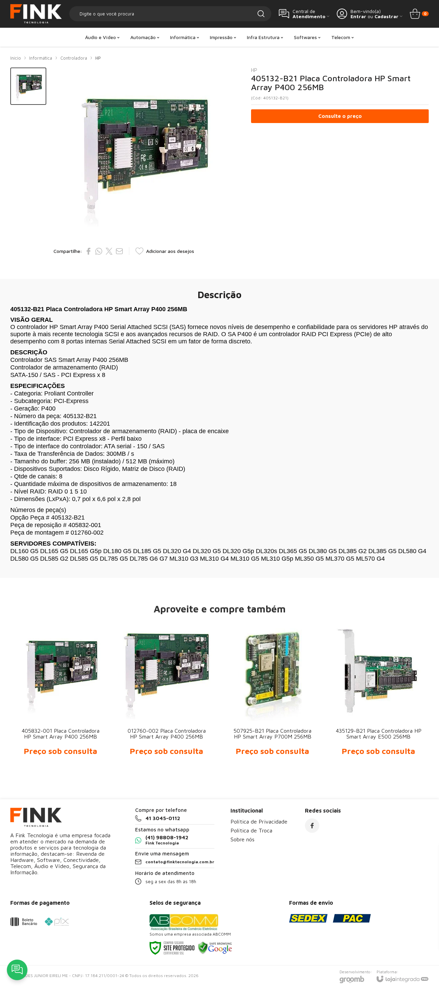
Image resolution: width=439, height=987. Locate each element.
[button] (28, 86)
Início (15, 58)
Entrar (358, 16)
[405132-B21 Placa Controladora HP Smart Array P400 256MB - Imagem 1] (28, 86)
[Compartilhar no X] (109, 251)
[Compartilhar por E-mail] (119, 251)
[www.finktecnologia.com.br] (36, 13)
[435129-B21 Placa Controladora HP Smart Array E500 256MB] (378, 695)
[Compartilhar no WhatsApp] (98, 251)
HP (98, 58)
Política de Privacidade (258, 821)
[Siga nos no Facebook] (312, 825)
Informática (40, 58)
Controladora (73, 58)
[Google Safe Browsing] (215, 947)
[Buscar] (261, 13)
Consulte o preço (340, 116)
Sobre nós (242, 839)
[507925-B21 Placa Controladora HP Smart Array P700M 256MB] (272, 695)
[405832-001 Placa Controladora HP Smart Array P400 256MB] (60, 695)
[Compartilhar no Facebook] (88, 251)
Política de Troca (251, 830)
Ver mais (60, 717)
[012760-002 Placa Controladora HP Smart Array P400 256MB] (166, 695)
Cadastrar (387, 16)
